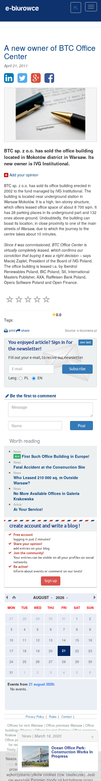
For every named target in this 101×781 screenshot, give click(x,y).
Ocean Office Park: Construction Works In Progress (72, 752)
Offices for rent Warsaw (25, 725)
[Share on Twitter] (22, 78)
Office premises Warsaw (64, 725)
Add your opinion (23, 174)
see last (85, 342)
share (25, 330)
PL (76, 7)
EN (39, 378)
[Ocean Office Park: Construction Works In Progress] (36, 756)
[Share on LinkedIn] (9, 78)
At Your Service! (28, 509)
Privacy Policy (35, 716)
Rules (53, 716)
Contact (66, 716)
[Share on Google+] (36, 78)
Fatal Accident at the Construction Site (49, 467)
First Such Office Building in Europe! (52, 456)
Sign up (50, 581)
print (11, 330)
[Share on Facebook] (49, 78)
